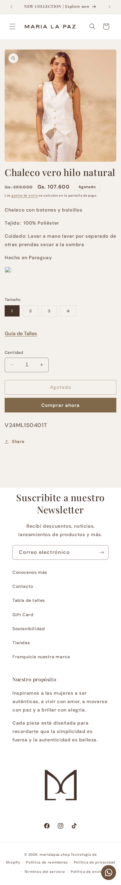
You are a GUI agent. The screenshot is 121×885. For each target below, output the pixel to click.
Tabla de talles (28, 600)
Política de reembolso (47, 862)
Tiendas (21, 642)
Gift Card (22, 614)
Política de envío (87, 871)
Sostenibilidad (28, 628)
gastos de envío (24, 195)
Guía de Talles (21, 333)
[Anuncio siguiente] (109, 7)
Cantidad (14, 352)
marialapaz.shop (55, 854)
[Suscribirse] (101, 552)
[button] (12, 26)
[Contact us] (108, 872)
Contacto (22, 586)
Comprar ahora (60, 405)
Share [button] (18, 441)
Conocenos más (29, 572)
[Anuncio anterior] (11, 7)
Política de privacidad (94, 862)
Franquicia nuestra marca (41, 656)
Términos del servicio (44, 871)
